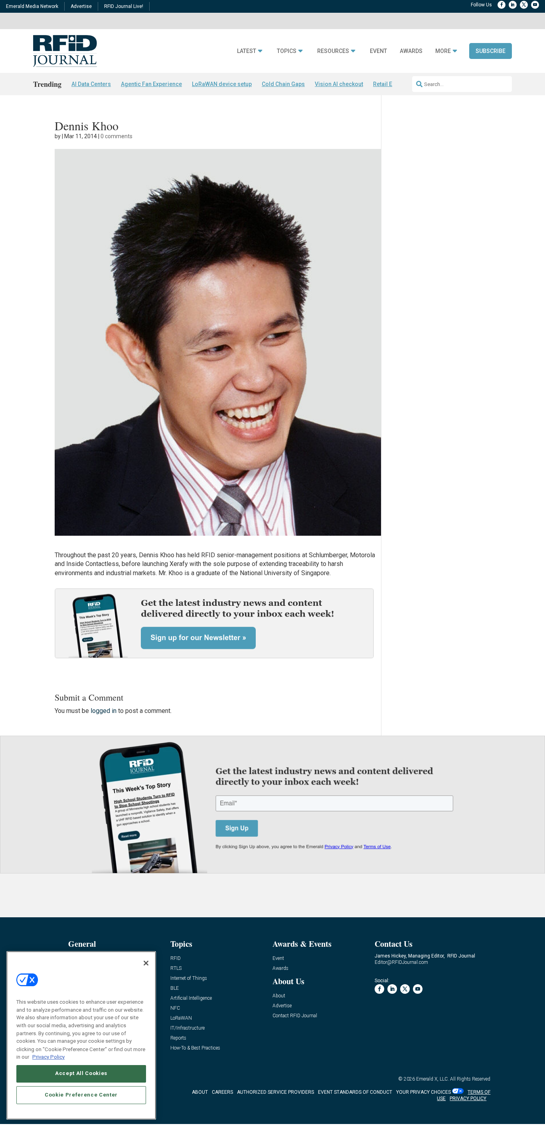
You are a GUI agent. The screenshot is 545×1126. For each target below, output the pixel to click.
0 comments (116, 136)
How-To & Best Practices (195, 1048)
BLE (174, 988)
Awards (411, 51)
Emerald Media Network (32, 6)
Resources (333, 51)
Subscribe (491, 51)
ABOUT (200, 1092)
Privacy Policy (48, 1056)
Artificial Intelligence (191, 998)
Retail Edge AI (391, 84)
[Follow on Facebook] (502, 5)
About (278, 996)
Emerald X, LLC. (432, 1079)
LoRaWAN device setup (222, 84)
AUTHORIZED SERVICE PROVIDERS (275, 1092)
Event (378, 51)
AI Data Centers (91, 84)
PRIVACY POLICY (468, 1098)
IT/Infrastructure (187, 1028)
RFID (175, 958)
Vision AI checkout (339, 84)
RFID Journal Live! (123, 6)
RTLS (176, 968)
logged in (104, 711)
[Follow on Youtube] (535, 5)
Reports (178, 1038)
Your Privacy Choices (423, 1092)
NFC (175, 1008)
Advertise (81, 6)
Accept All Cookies (81, 1073)
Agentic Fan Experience (151, 84)
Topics (286, 51)
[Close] (146, 963)
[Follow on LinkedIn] (513, 5)
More (443, 51)
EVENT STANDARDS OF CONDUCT (355, 1092)
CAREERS (222, 1092)
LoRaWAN (181, 1018)
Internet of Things (188, 978)
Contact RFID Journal (294, 1015)
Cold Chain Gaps (283, 84)
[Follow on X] (524, 5)
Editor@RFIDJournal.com (401, 962)
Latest (246, 51)
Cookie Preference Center (81, 1095)
